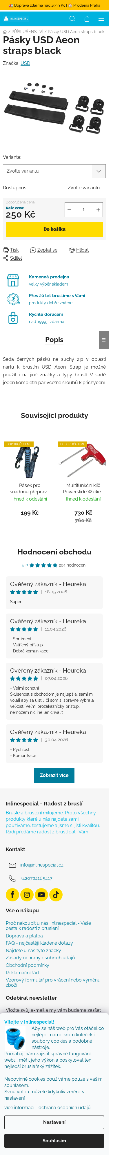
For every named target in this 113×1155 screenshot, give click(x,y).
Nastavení (54, 1122)
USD (25, 63)
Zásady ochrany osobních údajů (40, 957)
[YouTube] (41, 894)
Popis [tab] (54, 339)
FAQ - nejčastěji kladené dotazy (39, 943)
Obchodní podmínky (27, 965)
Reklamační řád (22, 972)
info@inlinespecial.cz (41, 865)
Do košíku (54, 229)
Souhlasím (54, 1140)
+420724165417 (36, 878)
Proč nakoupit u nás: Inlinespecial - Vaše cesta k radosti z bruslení (48, 926)
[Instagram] (27, 894)
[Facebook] (12, 894)
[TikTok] (56, 894)
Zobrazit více (54, 775)
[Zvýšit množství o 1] (98, 210)
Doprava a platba (24, 936)
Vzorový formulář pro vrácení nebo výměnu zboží (53, 982)
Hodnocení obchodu (54, 552)
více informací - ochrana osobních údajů (47, 1107)
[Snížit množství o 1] (69, 210)
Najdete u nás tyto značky (33, 950)
